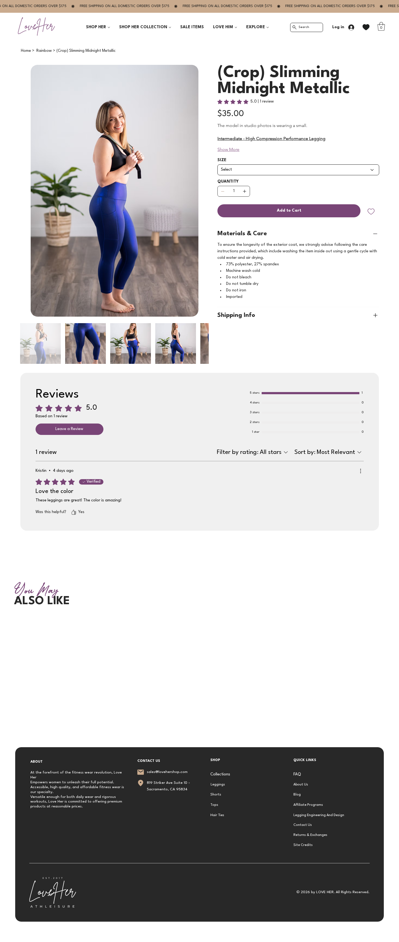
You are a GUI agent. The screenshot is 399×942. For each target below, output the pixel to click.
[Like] (366, 27)
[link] (381, 26)
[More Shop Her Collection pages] (170, 27)
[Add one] (244, 191)
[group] (199, 619)
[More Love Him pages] (236, 27)
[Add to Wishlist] (371, 211)
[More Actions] (360, 471)
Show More (228, 149)
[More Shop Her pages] (109, 27)
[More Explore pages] (268, 27)
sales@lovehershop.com (167, 772)
